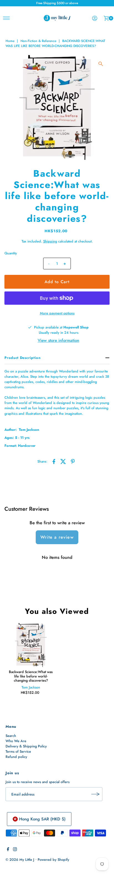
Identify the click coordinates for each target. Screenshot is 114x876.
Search (11, 735)
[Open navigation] (6, 18)
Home (10, 40)
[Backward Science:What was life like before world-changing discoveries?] (31, 645)
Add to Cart (57, 282)
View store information (58, 340)
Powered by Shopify (53, 859)
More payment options (57, 313)
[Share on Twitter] (63, 461)
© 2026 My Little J (20, 859)
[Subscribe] (95, 794)
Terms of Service (18, 751)
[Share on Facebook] (54, 461)
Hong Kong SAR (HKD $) (42, 819)
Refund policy (16, 756)
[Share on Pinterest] (73, 461)
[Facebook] (8, 850)
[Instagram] (15, 850)
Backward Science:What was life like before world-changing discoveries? (31, 676)
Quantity (10, 253)
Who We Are (16, 741)
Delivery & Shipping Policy (26, 746)
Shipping (50, 241)
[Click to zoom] (101, 64)
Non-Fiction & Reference (38, 40)
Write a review (57, 537)
